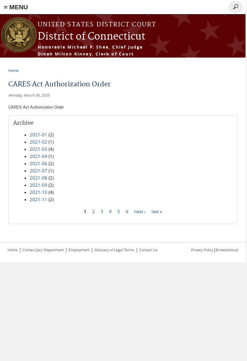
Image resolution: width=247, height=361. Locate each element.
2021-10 (38, 192)
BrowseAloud (227, 249)
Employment (79, 249)
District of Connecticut (91, 37)
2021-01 (38, 135)
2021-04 (38, 156)
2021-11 (38, 199)
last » (156, 211)
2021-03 (38, 149)
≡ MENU (16, 7)
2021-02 (38, 142)
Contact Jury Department (43, 249)
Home (13, 70)
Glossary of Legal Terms (114, 249)
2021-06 (38, 163)
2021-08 (38, 178)
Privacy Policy (202, 249)
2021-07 (38, 171)
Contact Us (148, 249)
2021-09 (38, 185)
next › (140, 211)
